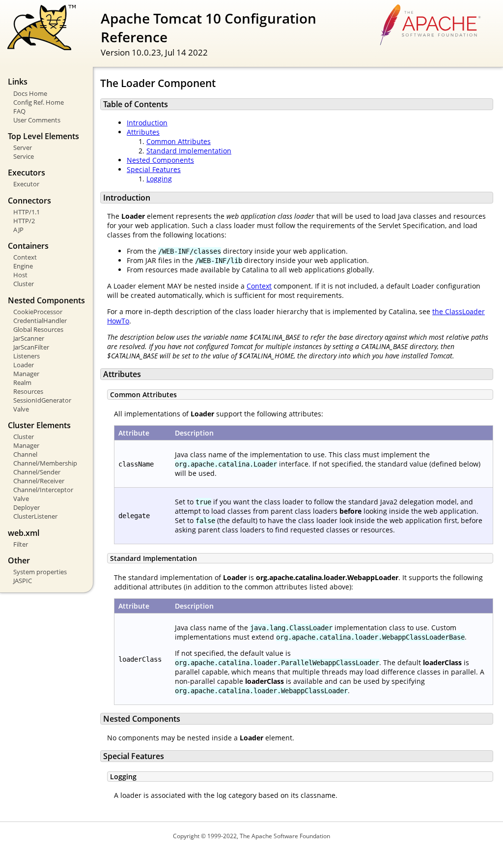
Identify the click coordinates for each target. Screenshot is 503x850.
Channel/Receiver (38, 480)
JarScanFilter (31, 347)
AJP (18, 229)
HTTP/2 (24, 220)
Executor (26, 183)
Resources (28, 391)
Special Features (154, 169)
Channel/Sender (36, 472)
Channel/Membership (45, 463)
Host (20, 274)
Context (25, 257)
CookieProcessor (37, 311)
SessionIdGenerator (42, 400)
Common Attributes (178, 141)
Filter (20, 544)
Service (23, 156)
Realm (22, 382)
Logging (159, 178)
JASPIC (22, 580)
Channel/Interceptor (43, 489)
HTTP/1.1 (26, 211)
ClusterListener (35, 516)
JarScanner (28, 338)
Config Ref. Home (38, 102)
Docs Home (30, 93)
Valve (21, 409)
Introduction (147, 122)
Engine (23, 266)
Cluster (23, 283)
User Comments (36, 120)
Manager (26, 373)
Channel (25, 454)
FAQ (19, 111)
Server (22, 147)
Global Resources (38, 329)
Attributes (143, 132)
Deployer (26, 507)
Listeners (26, 356)
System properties (40, 571)
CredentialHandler (40, 320)
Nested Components (160, 160)
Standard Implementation (188, 150)
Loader (23, 364)
